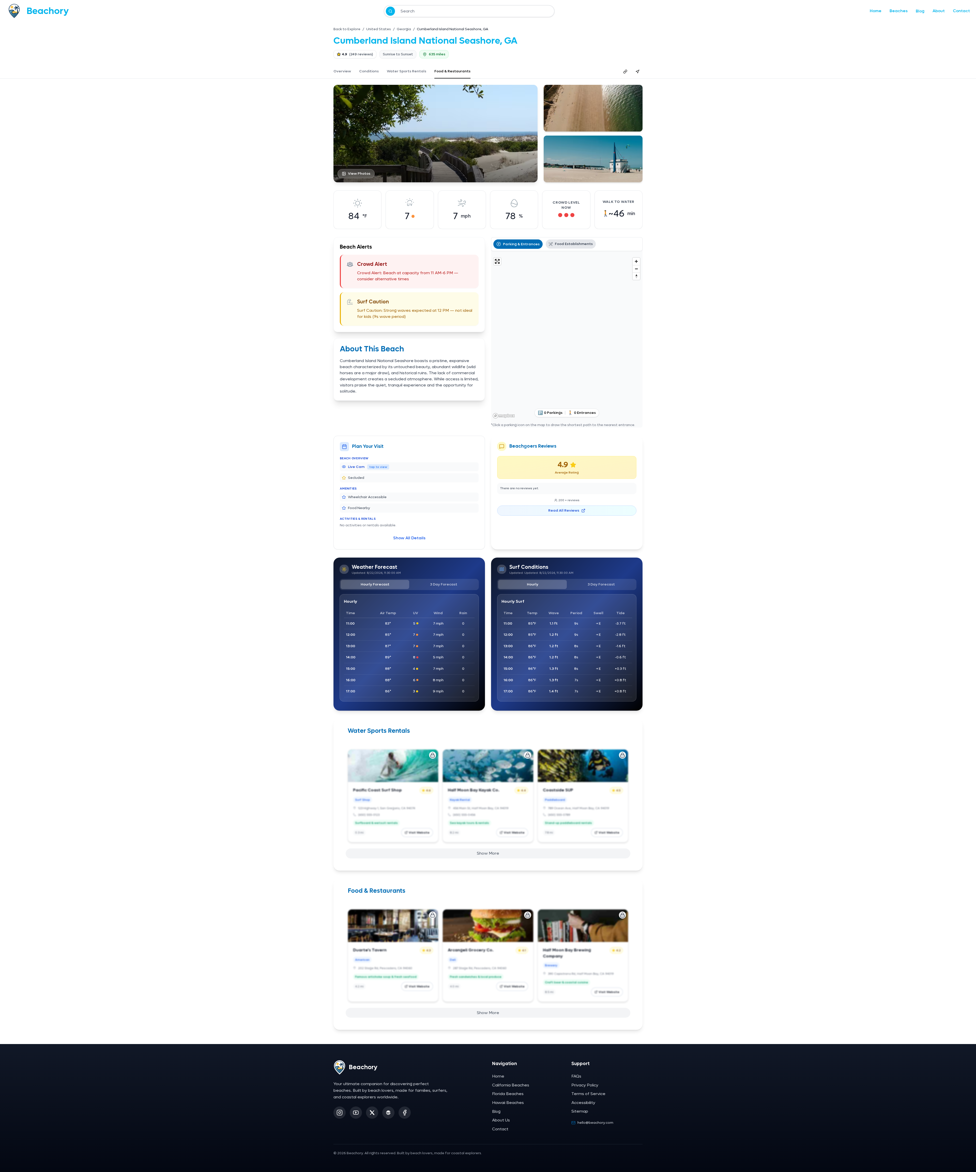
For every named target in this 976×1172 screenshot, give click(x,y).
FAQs (576, 1076)
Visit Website (419, 833)
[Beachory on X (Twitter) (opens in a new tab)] (372, 1112)
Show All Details (409, 538)
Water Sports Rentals (406, 71)
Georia (404, 29)
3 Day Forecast (443, 584)
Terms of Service (588, 1093)
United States (378, 29)
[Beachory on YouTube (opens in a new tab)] (356, 1112)
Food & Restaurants (452, 71)
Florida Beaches (508, 1093)
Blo (920, 11)
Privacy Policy (584, 1085)
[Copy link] (625, 71)
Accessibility (583, 1102)
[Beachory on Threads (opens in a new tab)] (388, 1112)
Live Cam (367, 466)
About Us (501, 1120)
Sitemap (579, 1111)
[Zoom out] (636, 268)
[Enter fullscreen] (497, 261)
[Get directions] (637, 71)
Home (875, 10)
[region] (567, 337)
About (939, 10)
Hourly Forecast (375, 584)
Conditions (369, 71)
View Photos (359, 173)
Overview (342, 71)
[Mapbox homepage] (504, 416)
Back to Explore (346, 29)
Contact (961, 10)
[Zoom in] (636, 261)
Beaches (899, 10)
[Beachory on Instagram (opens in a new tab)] (339, 1112)
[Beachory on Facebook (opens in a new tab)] (405, 1112)
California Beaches (510, 1085)
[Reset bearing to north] (636, 276)
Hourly (532, 584)
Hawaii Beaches (508, 1102)
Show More (488, 853)
